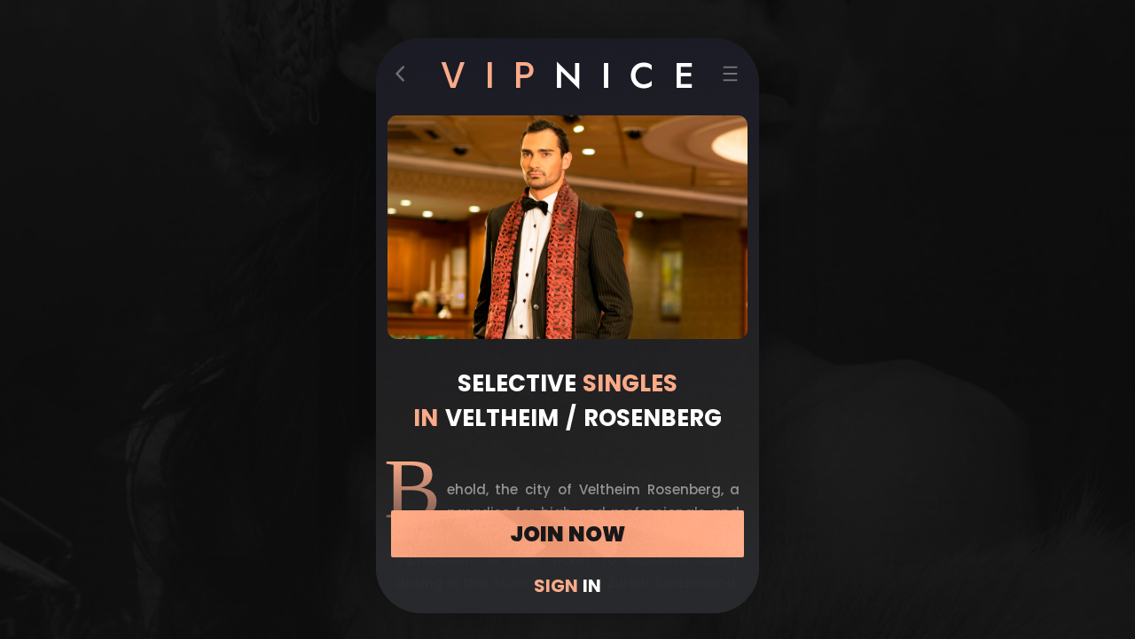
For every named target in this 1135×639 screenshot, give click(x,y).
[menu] (730, 77)
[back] (405, 77)
